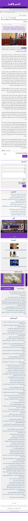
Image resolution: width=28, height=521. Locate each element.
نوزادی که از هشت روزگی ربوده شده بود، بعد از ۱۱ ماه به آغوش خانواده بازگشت (14, 456)
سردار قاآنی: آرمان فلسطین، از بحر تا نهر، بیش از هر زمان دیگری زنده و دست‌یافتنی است (14, 431)
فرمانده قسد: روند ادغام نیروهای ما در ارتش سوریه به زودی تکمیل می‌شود (14, 411)
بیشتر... (14, 236)
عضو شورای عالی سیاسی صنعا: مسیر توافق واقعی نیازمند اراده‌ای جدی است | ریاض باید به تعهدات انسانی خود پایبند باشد (14, 469)
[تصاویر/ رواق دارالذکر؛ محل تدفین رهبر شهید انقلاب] (14, 226)
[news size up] (15, 17)
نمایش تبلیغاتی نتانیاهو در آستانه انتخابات (18, 196)
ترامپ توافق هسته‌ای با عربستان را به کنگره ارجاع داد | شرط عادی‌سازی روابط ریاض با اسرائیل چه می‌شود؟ (14, 200)
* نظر (25, 171)
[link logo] (14, 4)
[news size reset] (12, 17)
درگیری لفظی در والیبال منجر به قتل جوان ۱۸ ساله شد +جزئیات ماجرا (14, 426)
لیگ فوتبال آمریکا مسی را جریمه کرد (18, 461)
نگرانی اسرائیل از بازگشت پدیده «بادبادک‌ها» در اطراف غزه (14, 441)
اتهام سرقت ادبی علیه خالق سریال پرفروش (17, 437)
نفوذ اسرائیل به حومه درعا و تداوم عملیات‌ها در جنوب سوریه (14, 399)
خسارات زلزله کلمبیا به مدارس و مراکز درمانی (16, 465)
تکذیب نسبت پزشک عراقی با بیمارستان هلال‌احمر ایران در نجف (13, 463)
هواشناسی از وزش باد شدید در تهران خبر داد (17, 213)
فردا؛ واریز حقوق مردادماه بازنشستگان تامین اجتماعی (15, 485)
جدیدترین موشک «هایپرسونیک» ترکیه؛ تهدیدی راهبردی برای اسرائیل (14, 351)
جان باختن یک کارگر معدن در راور (18, 480)
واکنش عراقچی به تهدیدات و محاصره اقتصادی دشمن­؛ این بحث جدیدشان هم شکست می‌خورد (14, 421)
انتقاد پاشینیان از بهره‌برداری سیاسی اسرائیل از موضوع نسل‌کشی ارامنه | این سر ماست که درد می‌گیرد (14, 374)
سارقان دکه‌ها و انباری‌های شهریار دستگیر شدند (16, 397)
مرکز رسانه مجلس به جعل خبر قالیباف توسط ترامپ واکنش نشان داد (14, 308)
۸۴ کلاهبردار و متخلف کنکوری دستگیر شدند (17, 202)
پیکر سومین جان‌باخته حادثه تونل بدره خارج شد (16, 337)
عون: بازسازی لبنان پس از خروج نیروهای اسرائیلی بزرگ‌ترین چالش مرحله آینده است (14, 489)
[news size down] (9, 17)
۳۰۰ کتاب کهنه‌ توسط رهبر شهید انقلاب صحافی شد (15, 332)
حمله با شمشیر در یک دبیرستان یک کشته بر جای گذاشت (15, 467)
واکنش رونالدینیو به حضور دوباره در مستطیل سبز (16, 473)
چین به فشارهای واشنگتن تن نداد (18, 448)
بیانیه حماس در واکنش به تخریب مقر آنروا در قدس (15, 330)
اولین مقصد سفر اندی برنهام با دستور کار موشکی (16, 370)
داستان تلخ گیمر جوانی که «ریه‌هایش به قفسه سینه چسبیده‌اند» (14, 258)
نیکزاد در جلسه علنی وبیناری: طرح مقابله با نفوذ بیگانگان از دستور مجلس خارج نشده (14, 326)
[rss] (1, 12)
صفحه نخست (24, 15)
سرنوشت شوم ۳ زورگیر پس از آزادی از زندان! (18, 266)
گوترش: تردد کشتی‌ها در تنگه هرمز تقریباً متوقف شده (15, 365)
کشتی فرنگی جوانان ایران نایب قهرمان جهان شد (16, 484)
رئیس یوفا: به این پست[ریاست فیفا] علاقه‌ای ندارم (16, 377)
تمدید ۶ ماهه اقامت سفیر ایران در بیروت (17, 345)
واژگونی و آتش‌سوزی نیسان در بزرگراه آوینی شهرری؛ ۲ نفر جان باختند (14, 494)
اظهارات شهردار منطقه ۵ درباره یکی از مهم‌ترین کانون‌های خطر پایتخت (14, 389)
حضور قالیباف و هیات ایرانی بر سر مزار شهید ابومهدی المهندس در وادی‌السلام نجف (14, 476)
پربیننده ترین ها (20, 289)
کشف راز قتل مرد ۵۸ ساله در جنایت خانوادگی (16, 414)
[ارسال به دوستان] (4, 17)
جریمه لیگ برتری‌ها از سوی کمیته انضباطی (17, 451)
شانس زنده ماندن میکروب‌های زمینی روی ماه (16, 387)
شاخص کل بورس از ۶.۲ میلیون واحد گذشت (18, 211)
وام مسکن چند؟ (22, 295)
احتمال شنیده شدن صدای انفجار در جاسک (17, 380)
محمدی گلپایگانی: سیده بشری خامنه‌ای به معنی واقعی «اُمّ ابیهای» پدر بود (14, 313)
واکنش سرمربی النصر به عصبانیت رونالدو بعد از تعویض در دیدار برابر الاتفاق (14, 322)
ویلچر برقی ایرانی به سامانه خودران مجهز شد (17, 434)
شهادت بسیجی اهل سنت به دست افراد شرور (16, 379)
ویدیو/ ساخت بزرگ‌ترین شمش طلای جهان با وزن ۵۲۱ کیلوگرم (15, 299)
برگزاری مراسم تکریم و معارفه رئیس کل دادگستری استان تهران (14, 424)
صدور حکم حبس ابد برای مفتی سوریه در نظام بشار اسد (15, 372)
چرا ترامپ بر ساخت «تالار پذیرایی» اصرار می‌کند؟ (17, 292)
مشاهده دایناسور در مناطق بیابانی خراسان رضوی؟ (16, 439)
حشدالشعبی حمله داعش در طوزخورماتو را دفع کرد (15, 429)
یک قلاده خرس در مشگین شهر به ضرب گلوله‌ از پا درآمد (15, 446)
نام (25, 165)
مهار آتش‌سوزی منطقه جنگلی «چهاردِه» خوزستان (17, 197)
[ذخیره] (6, 17)
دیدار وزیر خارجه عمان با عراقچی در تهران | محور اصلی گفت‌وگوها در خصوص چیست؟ (14, 206)
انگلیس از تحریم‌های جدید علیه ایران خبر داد (16, 482)
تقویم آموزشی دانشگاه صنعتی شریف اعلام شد (16, 453)
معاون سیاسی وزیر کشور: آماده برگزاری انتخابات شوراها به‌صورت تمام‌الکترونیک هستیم (14, 393)
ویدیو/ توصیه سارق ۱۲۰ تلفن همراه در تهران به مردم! (16, 297)
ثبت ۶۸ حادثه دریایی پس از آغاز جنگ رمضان (17, 204)
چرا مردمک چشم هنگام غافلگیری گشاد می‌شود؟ (16, 357)
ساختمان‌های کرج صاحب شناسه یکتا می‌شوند (16, 497)
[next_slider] (26, 279)
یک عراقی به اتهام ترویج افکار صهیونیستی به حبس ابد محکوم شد (13, 343)
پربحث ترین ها (7, 289)
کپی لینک (25, 156)
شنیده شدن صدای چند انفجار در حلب (18, 402)
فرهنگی (20, 15)
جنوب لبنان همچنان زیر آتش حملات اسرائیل (17, 294)
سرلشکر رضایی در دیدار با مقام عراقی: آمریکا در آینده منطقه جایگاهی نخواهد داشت (14, 334)
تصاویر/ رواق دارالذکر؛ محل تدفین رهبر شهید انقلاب (14, 231)
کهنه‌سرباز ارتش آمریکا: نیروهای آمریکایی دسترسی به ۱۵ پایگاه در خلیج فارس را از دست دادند (14, 406)
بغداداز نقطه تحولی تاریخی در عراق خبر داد (17, 450)
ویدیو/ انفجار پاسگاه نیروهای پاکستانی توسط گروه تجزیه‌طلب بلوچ (12, 286)
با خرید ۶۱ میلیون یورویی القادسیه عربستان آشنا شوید (15, 487)
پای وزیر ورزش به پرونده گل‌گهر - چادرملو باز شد (16, 328)
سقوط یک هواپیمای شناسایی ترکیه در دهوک (17, 404)
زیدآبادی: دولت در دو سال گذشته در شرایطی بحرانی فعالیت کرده (14, 341)
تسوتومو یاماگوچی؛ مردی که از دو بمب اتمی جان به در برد (15, 250)
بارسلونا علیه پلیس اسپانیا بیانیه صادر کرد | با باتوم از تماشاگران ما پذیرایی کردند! (14, 354)
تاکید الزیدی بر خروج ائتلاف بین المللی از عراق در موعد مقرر (14, 395)
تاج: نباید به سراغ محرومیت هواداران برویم (18, 214)
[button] (26, 279)
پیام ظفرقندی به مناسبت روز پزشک (18, 436)
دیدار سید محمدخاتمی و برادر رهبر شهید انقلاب (17, 209)
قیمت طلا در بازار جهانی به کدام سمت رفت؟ (17, 194)
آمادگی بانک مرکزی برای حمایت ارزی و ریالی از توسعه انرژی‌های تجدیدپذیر (14, 347)
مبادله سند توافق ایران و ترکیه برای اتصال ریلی (16, 419)
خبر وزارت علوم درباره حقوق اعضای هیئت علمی (16, 492)
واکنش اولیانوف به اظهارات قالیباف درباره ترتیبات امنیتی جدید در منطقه (14, 416)
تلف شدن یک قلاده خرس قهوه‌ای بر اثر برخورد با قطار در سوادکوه (13, 472)
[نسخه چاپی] (1, 17)
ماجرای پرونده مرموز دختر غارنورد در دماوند (16, 478)
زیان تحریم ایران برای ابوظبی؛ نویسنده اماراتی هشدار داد (15, 310)
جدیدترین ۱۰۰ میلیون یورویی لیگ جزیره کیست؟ (16, 409)
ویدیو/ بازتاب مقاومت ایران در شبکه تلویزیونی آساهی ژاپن (15, 307)
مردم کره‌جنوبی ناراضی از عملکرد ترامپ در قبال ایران (15, 338)
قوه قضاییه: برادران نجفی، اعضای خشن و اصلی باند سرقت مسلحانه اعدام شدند (15, 9)
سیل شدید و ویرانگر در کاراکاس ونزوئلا (17, 443)
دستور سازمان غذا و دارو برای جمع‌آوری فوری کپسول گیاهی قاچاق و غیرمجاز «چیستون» (14, 459)
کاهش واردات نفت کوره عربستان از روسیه (17, 444)
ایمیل (25, 168)
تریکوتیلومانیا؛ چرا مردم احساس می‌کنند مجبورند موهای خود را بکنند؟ (14, 384)
